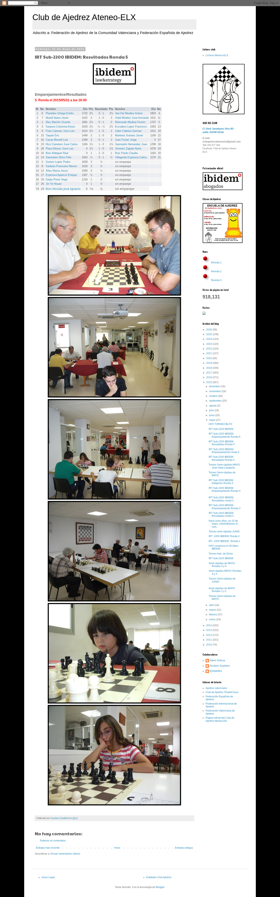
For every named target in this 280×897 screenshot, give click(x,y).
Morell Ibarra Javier (57, 117)
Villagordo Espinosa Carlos (131, 157)
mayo (212, 420)
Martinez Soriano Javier (129, 135)
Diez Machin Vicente (58, 122)
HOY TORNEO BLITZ (220, 424)
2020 (209, 358)
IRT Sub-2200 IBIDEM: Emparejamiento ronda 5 (224, 451)
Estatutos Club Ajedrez (159, 877)
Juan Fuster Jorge (126, 139)
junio (212, 415)
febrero (213, 614)
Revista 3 (216, 280)
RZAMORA (216, 671)
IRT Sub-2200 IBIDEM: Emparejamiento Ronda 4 (224, 489)
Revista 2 (216, 271)
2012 (209, 635)
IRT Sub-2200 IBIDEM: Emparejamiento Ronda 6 (224, 435)
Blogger (160, 887)
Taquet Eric (52, 135)
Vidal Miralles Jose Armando (132, 117)
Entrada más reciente (48, 847)
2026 (209, 329)
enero (212, 619)
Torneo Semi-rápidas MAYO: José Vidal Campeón (224, 466)
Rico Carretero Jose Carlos (62, 144)
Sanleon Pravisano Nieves (61, 166)
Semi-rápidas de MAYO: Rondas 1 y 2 (222, 590)
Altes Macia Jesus (57, 170)
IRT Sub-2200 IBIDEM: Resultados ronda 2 (221, 514)
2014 (209, 625)
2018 (209, 368)
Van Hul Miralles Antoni (128, 113)
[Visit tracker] (204, 314)
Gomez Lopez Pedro (58, 161)
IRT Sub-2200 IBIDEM (221, 429)
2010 (209, 644)
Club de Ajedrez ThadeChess (222, 692)
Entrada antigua (184, 847)
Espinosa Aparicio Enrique (61, 174)
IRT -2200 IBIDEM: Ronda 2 (224, 536)
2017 (209, 372)
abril (212, 605)
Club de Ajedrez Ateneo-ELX (84, 17)
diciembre (215, 386)
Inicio (117, 847)
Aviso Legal (48, 877)
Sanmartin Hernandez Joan (131, 144)
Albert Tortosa (217, 660)
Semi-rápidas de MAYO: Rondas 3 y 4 (222, 565)
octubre (213, 396)
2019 (209, 363)
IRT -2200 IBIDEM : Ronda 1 (224, 541)
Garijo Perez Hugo (56, 179)
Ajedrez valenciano (216, 688)
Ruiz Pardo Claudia (126, 153)
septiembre (215, 400)
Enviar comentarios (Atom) (65, 853)
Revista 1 (216, 262)
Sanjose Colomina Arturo (60, 126)
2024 (209, 339)
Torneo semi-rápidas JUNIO (224, 531)
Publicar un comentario (53, 840)
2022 (209, 348)
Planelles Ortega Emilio (60, 113)
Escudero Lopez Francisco (131, 126)
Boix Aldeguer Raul (57, 153)
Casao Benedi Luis (57, 139)
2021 (209, 353)
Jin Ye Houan (53, 183)
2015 (209, 382)
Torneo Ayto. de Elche (221, 553)
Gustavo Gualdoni (220, 665)
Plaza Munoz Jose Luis (60, 148)
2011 (209, 639)
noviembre (215, 391)
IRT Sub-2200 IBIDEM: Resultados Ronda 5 (222, 443)
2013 (209, 630)
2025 (209, 334)
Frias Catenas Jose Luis (60, 130)
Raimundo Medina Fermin (130, 122)
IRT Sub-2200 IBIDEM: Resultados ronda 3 (221, 499)
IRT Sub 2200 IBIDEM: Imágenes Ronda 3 (221, 482)
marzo (213, 609)
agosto (213, 405)
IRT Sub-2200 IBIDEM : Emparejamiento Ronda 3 (224, 507)
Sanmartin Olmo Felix (59, 157)
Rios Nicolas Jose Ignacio (63, 189)
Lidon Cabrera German (128, 130)
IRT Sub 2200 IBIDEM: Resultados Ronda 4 (222, 458)
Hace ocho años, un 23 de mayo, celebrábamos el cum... (223, 523)
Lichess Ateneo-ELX (217, 55)
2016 (209, 377)
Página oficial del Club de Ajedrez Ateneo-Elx (220, 719)
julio (211, 410)
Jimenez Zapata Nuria (128, 148)
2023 (209, 344)
